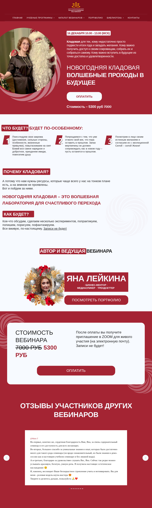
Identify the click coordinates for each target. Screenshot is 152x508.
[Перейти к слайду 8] (82, 488)
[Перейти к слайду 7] (80, 488)
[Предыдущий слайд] (7, 458)
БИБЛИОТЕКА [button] (114, 18)
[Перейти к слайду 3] (73, 488)
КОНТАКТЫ (134, 18)
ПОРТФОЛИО (95, 18)
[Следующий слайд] (145, 458)
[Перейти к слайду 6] (78, 488)
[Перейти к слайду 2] (71, 488)
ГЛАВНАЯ (17, 18)
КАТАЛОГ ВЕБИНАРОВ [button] (70, 18)
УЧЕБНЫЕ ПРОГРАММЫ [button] (40, 18)
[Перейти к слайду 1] (69, 488)
